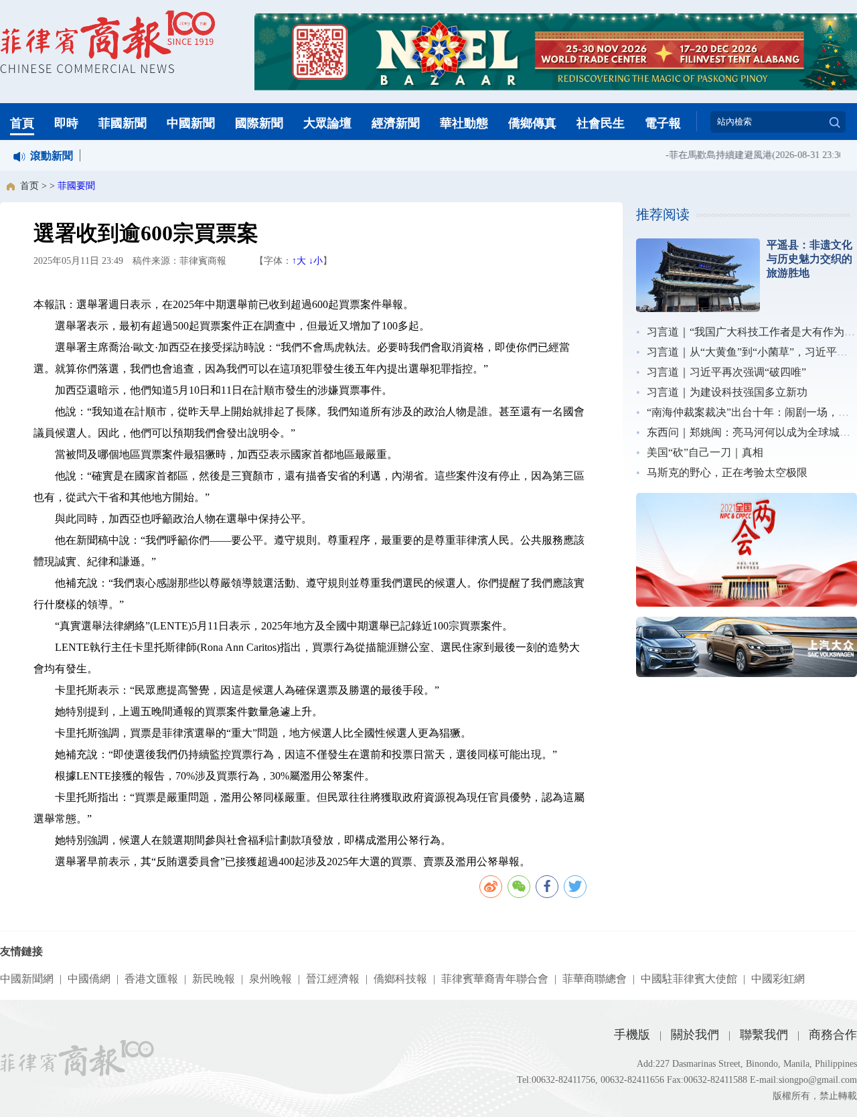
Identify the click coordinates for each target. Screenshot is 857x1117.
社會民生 (600, 123)
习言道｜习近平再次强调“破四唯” (726, 372)
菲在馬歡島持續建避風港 (712, 155)
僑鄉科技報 (400, 978)
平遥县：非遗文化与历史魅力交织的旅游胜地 (809, 259)
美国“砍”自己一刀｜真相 (705, 452)
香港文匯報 (151, 978)
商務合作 (833, 1034)
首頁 (22, 123)
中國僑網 (89, 978)
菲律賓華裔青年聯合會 (494, 978)
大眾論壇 (327, 123)
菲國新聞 (122, 123)
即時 (66, 123)
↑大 (299, 261)
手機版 (632, 1034)
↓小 (316, 261)
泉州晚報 (270, 978)
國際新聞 (259, 123)
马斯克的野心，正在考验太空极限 (727, 472)
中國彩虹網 (778, 978)
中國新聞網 (27, 978)
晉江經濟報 (333, 978)
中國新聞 (191, 123)
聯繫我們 (764, 1034)
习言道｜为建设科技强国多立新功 (727, 392)
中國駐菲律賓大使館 (689, 978)
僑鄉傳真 (532, 123)
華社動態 (464, 123)
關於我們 (695, 1034)
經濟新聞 (396, 123)
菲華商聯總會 (594, 978)
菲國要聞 (76, 186)
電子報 (663, 123)
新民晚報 (213, 978)
